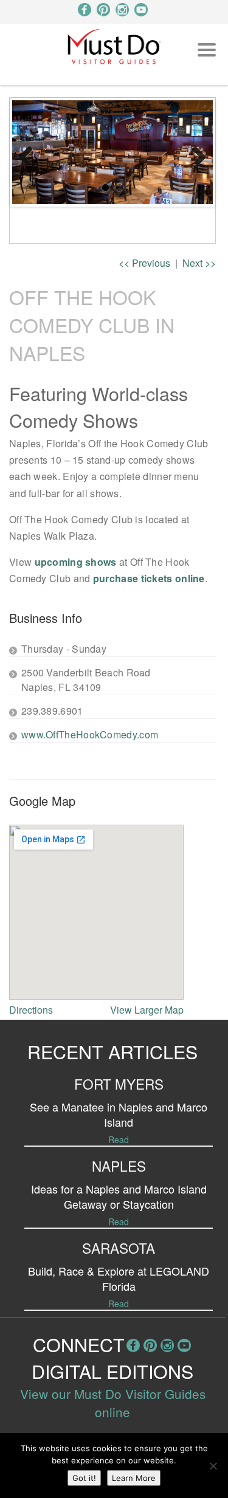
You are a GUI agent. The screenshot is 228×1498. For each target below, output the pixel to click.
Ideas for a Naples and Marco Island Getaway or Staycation (119, 1196)
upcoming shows (76, 562)
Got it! (84, 1478)
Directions (31, 1010)
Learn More (134, 1478)
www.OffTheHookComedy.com (89, 734)
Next (194, 152)
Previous (30, 152)
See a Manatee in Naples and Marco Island (118, 1114)
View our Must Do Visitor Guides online (113, 1402)
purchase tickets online (149, 578)
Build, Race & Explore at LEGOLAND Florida (118, 1278)
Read (118, 1139)
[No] (213, 1466)
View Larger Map (147, 1010)
